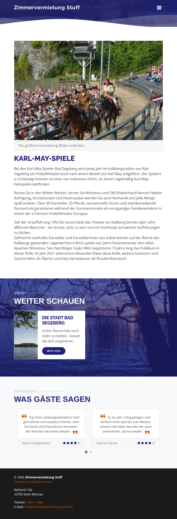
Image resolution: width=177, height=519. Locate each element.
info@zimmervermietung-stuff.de (49, 507)
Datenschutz (43, 482)
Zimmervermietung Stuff (47, 7)
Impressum (22, 482)
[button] (25, 90)
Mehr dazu (54, 350)
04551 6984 (35, 502)
